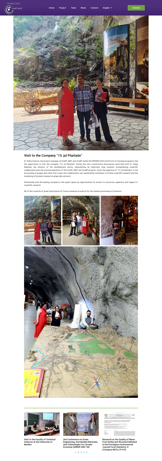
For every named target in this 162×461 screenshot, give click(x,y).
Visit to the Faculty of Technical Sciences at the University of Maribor (40, 442)
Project (62, 8)
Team (73, 8)
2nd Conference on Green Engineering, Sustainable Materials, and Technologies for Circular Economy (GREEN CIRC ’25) (80, 443)
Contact (94, 8)
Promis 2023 (13, 3)
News (83, 8)
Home (51, 8)
